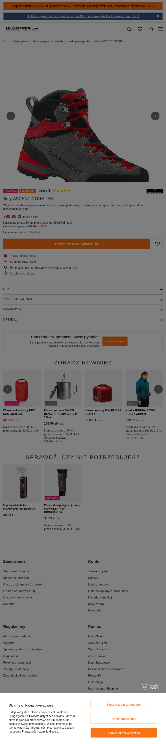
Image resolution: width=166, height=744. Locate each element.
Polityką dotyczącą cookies (46, 716)
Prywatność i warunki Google (40, 731)
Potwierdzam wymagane (124, 704)
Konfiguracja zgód (124, 718)
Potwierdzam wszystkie (124, 732)
